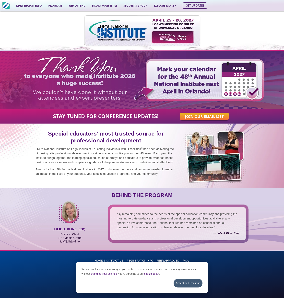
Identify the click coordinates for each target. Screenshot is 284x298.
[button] (164, 6)
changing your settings (104, 273)
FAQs (186, 260)
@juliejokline (71, 241)
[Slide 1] (136, 106)
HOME (99, 260)
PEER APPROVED (167, 260)
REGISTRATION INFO (140, 260)
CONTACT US (114, 260)
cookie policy (151, 273)
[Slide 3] (147, 106)
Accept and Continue (188, 283)
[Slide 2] (142, 106)
